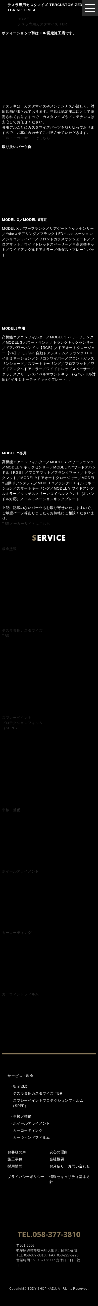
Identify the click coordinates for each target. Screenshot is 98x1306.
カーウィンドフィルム (31, 1137)
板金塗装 (20, 1086)
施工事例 (15, 1159)
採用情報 (15, 1166)
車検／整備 (22, 1116)
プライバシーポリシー (26, 1177)
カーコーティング (28, 1130)
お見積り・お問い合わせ (70, 1166)
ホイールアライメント (31, 1123)
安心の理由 (59, 1152)
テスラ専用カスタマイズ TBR (38, 1093)
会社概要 (57, 1159)
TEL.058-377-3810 (49, 1234)
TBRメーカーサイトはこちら (26, 138)
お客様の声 (17, 1152)
